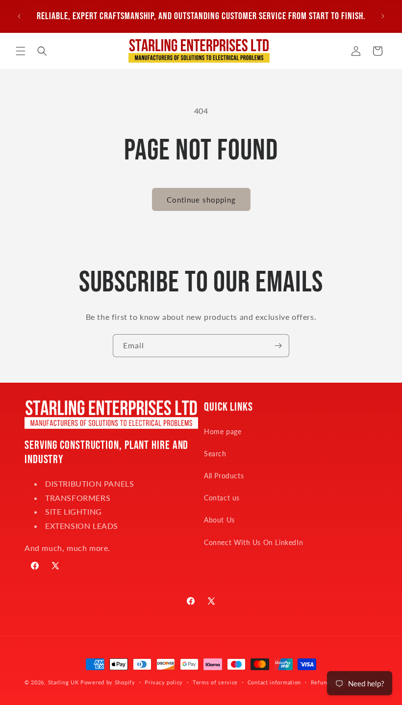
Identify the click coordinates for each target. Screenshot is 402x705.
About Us (219, 520)
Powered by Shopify (107, 682)
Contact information (274, 682)
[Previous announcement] (19, 16)
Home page (222, 431)
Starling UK (63, 682)
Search (215, 453)
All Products (224, 475)
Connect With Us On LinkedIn (253, 542)
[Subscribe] (278, 345)
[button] (20, 51)
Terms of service (215, 682)
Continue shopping (201, 199)
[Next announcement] (383, 16)
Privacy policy (164, 682)
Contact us (222, 498)
